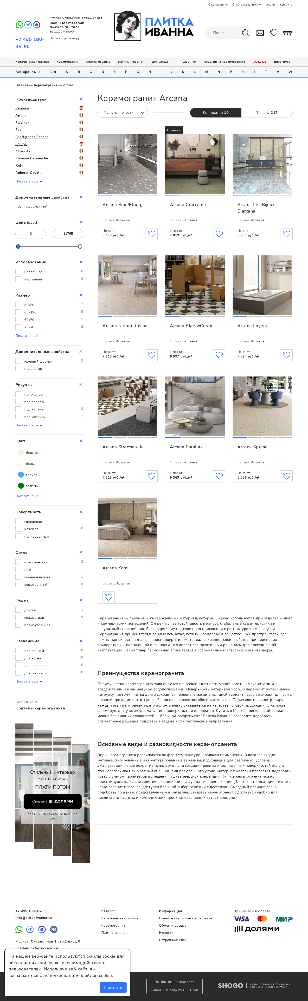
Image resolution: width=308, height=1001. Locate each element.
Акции (270, 4)
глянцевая (33, 522)
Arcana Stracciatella (123, 447)
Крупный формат (131, 62)
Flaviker (22, 122)
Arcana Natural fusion (125, 326)
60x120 (30, 312)
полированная (36, 536)
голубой (32, 475)
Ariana (20, 115)
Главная (21, 85)
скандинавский (37, 577)
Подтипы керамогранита (40, 708)
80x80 (29, 305)
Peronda (22, 108)
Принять (113, 987)
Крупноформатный (31, 206)
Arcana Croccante (188, 205)
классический (36, 562)
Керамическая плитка (32, 62)
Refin (20, 165)
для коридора (36, 665)
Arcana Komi (115, 568)
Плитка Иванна (154, 25)
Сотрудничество (172, 940)
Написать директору (65, 38)
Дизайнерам (283, 62)
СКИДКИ (259, 62)
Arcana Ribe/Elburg (123, 205)
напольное (33, 272)
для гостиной (35, 673)
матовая (31, 529)
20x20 (29, 327)
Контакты (286, 4)
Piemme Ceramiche (31, 158)
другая (30, 610)
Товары (266, 112)
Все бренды (28, 71)
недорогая (33, 368)
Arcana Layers (252, 326)
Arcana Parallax (186, 447)
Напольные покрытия (168, 990)
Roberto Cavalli (28, 172)
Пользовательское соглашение (185, 918)
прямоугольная (37, 625)
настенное (33, 279)
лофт (28, 569)
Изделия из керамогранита (224, 62)
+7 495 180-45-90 (31, 911)
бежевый (33, 452)
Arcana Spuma (252, 447)
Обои (194, 990)
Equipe (21, 144)
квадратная (34, 617)
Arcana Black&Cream (191, 326)
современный (35, 584)
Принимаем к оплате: (252, 911)
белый (31, 464)
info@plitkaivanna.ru (33, 918)
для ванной (34, 651)
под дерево (34, 402)
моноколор (33, 394)
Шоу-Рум (189, 62)
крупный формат (38, 361)
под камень (34, 409)
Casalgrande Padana (31, 137)
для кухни (32, 658)
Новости (166, 932)
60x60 (29, 320)
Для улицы (160, 62)
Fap (18, 129)
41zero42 (22, 151)
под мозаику (34, 417)
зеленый (32, 486)
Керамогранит (67, 62)
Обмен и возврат (173, 925)
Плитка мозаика (98, 62)
